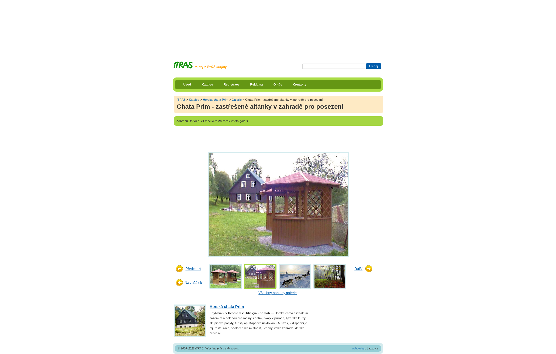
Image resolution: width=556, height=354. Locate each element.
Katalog (207, 84)
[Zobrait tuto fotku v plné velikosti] (225, 276)
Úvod (187, 84)
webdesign (358, 348)
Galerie (237, 99)
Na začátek (193, 283)
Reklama (256, 84)
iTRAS (181, 99)
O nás (277, 84)
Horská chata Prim (215, 99)
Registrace (232, 84)
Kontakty (299, 84)
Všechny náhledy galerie (277, 293)
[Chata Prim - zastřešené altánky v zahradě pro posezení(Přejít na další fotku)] (278, 204)
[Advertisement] (278, 27)
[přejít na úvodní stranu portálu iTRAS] (200, 65)
